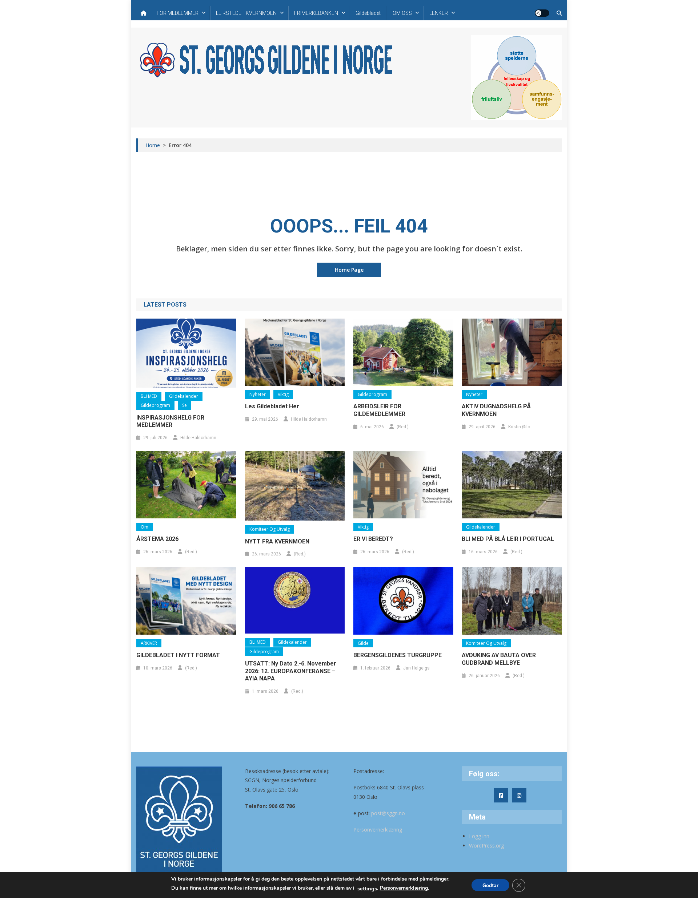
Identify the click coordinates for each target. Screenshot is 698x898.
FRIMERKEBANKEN (316, 13)
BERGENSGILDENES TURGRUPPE (397, 655)
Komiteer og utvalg (269, 529)
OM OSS (402, 13)
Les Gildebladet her (272, 406)
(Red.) (403, 426)
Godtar (490, 885)
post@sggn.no (388, 813)
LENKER (438, 13)
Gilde (363, 643)
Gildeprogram (155, 405)
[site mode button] (542, 13)
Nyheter (257, 394)
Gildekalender (183, 396)
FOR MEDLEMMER (177, 13)
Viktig (283, 394)
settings (367, 888)
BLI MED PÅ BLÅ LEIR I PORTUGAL (508, 538)
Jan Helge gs (416, 668)
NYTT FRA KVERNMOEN (277, 541)
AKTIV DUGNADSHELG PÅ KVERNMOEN (496, 410)
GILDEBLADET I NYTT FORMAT (178, 655)
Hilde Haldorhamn (198, 437)
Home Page (349, 269)
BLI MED (149, 396)
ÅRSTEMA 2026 (157, 538)
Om (144, 527)
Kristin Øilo (519, 426)
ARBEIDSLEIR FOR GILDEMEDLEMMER (379, 410)
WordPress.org (486, 845)
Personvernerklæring (377, 829)
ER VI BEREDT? (373, 538)
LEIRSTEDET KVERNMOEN (246, 13)
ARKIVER (149, 643)
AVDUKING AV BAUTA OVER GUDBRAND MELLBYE (499, 659)
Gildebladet (368, 13)
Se (184, 405)
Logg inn (479, 836)
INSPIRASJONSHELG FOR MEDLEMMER (170, 421)
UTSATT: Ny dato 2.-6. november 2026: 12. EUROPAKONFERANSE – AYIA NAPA (290, 671)
